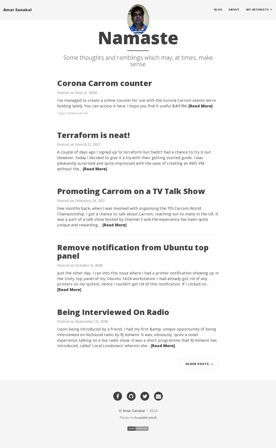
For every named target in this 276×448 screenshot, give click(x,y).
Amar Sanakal (17, 9)
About (234, 9)
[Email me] (158, 396)
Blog (218, 9)
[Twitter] (145, 396)
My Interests (257, 9)
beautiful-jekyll (145, 418)
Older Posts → (199, 364)
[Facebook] (118, 396)
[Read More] (200, 105)
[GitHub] (131, 396)
